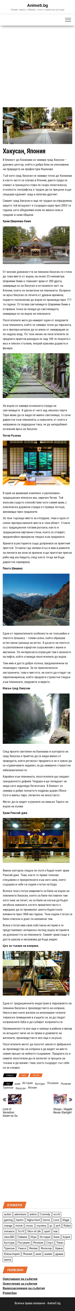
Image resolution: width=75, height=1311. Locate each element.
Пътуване (53, 1083)
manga (8, 1225)
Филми (33, 1248)
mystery (41, 1225)
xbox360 (9, 1236)
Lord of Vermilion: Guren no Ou (10, 1112)
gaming (8, 1219)
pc (51, 1225)
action (7, 1214)
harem (20, 1219)
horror (46, 1219)
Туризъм (8, 1087)
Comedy (45, 1214)
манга (7, 1259)
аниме (48, 1253)
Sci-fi (21, 1231)
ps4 (58, 1225)
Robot (67, 1225)
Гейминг (22, 1236)
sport (47, 1231)
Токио (59, 1242)
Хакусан (20, 1088)
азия (17, 1083)
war (55, 1231)
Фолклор (46, 1248)
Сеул (49, 1242)
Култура (40, 1083)
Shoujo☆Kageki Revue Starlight (62, 1110)
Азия (24, 1075)
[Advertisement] (37, 65)
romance (9, 1231)
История (27, 1083)
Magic (66, 1219)
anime (33, 1214)
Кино (57, 1236)
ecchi (57, 1214)
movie (19, 1225)
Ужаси (22, 1248)
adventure (20, 1214)
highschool (33, 1219)
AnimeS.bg (37, 5)
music (29, 1225)
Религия (66, 1083)
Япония (36, 1075)
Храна (59, 1248)
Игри (33, 1236)
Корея (66, 1236)
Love (56, 1219)
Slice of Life (34, 1231)
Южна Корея (12, 1253)
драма (59, 1253)
